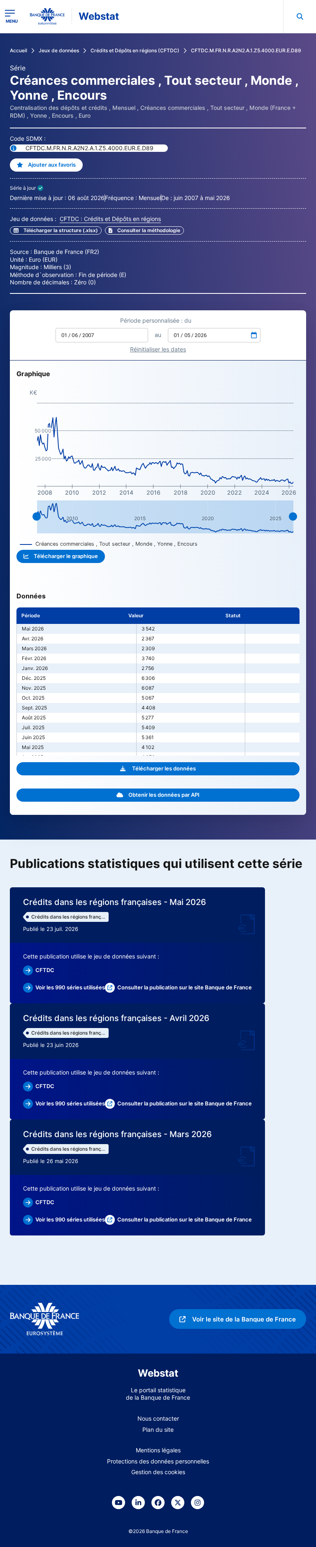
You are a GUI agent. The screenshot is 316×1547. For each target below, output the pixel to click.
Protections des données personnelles (158, 1461)
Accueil (18, 50)
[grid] (158, 681)
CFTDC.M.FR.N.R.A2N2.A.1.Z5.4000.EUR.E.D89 (246, 50)
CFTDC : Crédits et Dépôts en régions (110, 218)
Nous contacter (158, 1418)
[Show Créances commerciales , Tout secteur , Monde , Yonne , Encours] (109, 544)
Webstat (99, 16)
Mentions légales (158, 1450)
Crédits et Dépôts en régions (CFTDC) (135, 50)
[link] (144, 230)
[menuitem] (299, 16)
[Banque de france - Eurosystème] (47, 16)
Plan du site (158, 1429)
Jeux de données (59, 50)
